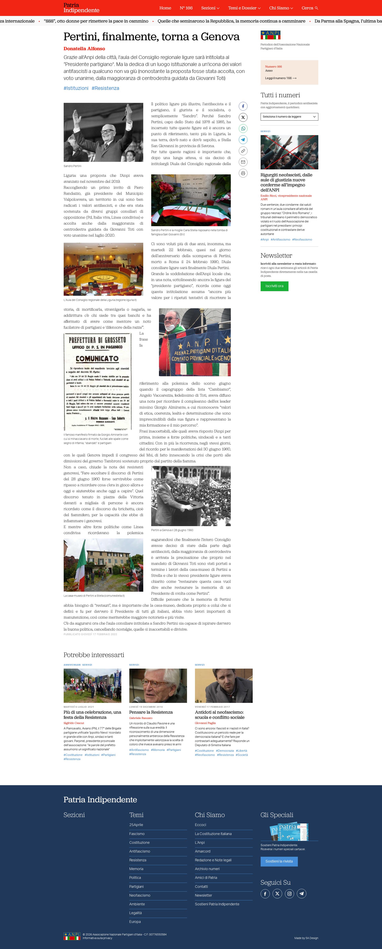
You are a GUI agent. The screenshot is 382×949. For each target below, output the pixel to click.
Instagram (289, 893)
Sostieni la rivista (279, 861)
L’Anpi (200, 843)
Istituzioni (78, 88)
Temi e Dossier (242, 8)
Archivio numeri (207, 869)
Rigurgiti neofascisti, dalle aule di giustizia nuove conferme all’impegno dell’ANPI (286, 182)
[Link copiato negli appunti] (243, 150)
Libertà (242, 750)
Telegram (301, 893)
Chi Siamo (279, 8)
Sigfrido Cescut (74, 723)
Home (165, 8)
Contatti (201, 887)
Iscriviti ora (275, 286)
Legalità (135, 913)
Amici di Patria (206, 878)
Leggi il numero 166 (278, 78)
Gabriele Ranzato (140, 718)
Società (243, 755)
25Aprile (136, 825)
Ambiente (137, 904)
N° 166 (186, 8)
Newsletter (203, 895)
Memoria (159, 750)
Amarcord (202, 851)
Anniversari (72, 665)
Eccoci (200, 825)
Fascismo (137, 834)
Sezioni (208, 8)
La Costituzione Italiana (213, 834)
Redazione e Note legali (213, 860)
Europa (135, 922)
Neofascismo (206, 755)
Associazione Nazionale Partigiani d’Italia (117, 934)
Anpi (265, 239)
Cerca (307, 8)
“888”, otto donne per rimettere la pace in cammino (80, 21)
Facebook (265, 893)
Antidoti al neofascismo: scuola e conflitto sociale (220, 714)
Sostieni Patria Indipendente (217, 904)
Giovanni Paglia (205, 723)
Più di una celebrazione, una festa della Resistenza (92, 714)
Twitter (277, 893)
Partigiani (109, 755)
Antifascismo (140, 750)
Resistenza (107, 88)
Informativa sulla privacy (97, 938)
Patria (81, 7)
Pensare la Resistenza (151, 712)
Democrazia (226, 750)
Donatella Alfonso (84, 48)
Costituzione (74, 755)
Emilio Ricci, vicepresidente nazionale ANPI (286, 197)
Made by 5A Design (306, 938)
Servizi (87, 665)
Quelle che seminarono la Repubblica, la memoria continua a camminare (216, 21)
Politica (135, 878)
